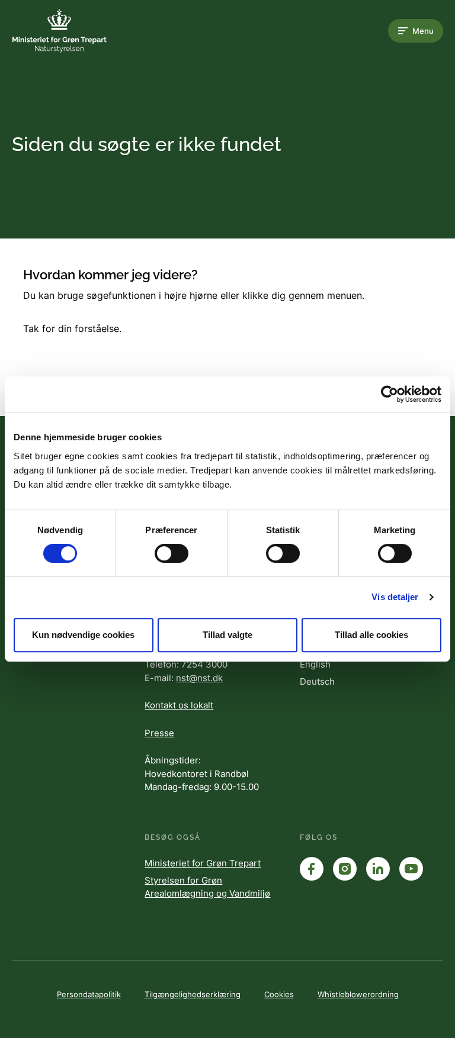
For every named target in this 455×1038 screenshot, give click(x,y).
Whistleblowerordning (358, 994)
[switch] (171, 553)
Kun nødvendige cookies (83, 635)
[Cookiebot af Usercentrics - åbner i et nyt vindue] (389, 394)
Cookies (279, 994)
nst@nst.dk (199, 678)
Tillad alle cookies (371, 635)
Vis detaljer (394, 597)
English (315, 664)
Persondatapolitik (89, 994)
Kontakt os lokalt (179, 705)
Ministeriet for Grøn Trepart (203, 863)
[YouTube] (411, 869)
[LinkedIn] (378, 869)
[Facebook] (311, 869)
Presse (159, 733)
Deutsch (317, 681)
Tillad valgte (227, 635)
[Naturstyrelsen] (59, 31)
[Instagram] (345, 869)
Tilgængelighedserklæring (193, 994)
